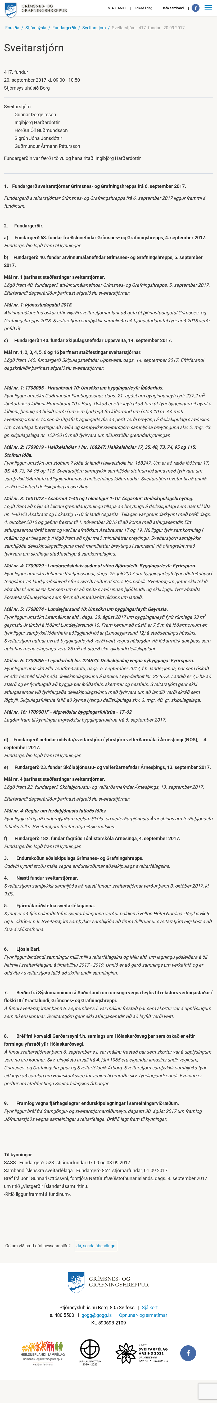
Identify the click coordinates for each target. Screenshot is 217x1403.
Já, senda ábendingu (95, 1245)
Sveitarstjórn (94, 27)
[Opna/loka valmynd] (209, 8)
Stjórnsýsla (35, 27)
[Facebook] (196, 8)
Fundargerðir (64, 27)
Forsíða (12, 27)
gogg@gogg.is (97, 1315)
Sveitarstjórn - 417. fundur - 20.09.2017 (148, 27)
